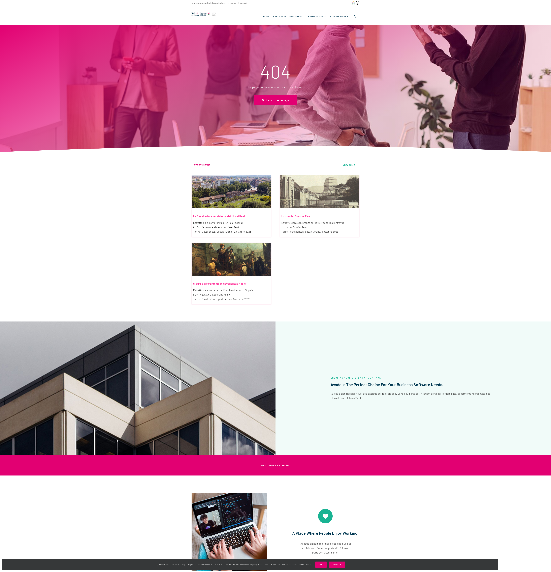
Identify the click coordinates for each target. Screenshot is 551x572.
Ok (321, 564)
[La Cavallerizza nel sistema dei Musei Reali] (231, 191)
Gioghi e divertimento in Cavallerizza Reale (219, 283)
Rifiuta (337, 564)
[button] (355, 16)
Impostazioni (304, 564)
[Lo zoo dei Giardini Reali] (319, 191)
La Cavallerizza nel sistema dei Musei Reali (219, 216)
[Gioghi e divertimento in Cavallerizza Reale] (231, 259)
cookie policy (251, 564)
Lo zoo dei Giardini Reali (296, 216)
